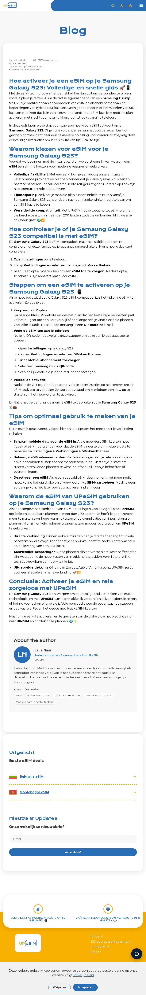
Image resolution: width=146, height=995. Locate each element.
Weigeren (59, 987)
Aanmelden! (73, 852)
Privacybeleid (83, 975)
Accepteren (85, 987)
